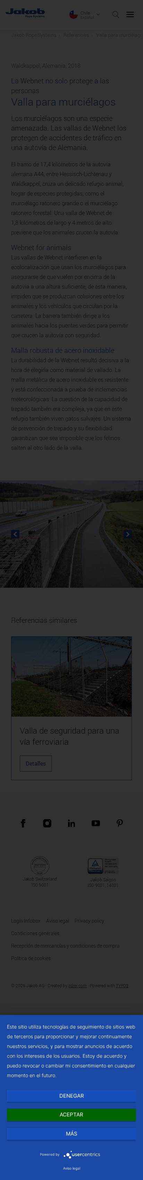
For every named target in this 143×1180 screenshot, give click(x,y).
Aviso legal (71, 1168)
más (71, 1133)
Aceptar (71, 1114)
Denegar (71, 1095)
